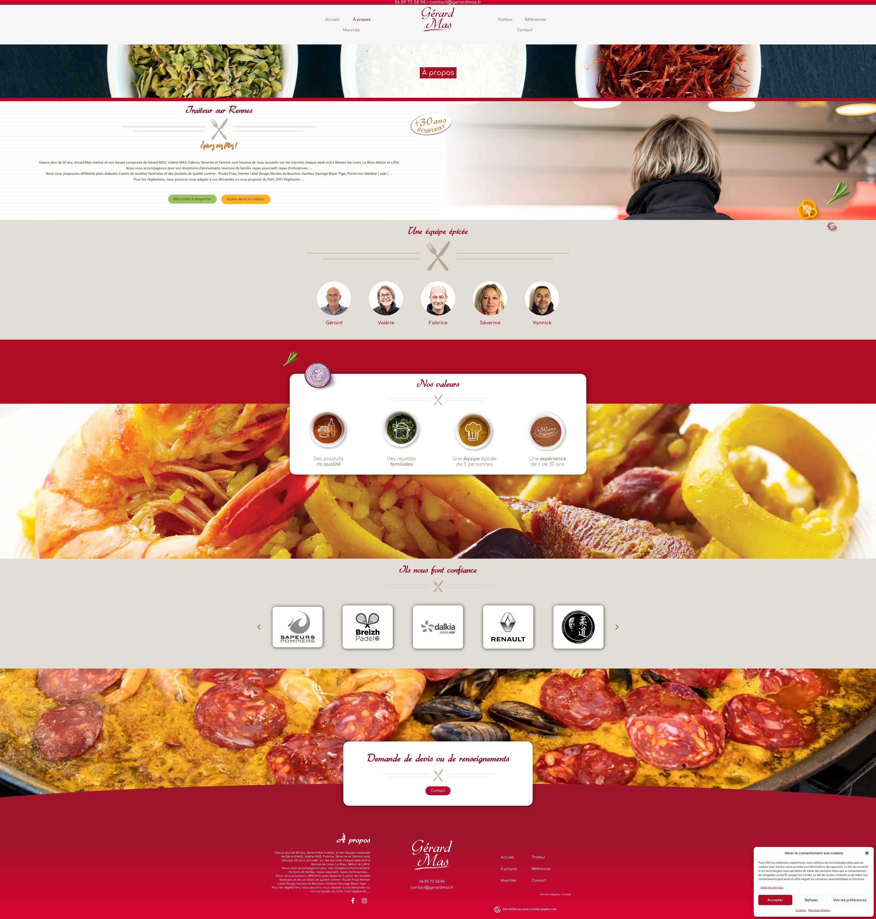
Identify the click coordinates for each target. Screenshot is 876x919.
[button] (867, 853)
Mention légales (550, 894)
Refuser (811, 900)
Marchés (351, 30)
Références (535, 20)
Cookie (566, 894)
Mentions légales (819, 910)
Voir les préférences (850, 900)
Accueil (332, 20)
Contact (524, 30)
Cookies (800, 910)
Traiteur (505, 20)
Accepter (775, 900)
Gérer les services (772, 887)
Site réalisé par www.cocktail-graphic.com (529, 909)
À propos (361, 20)
